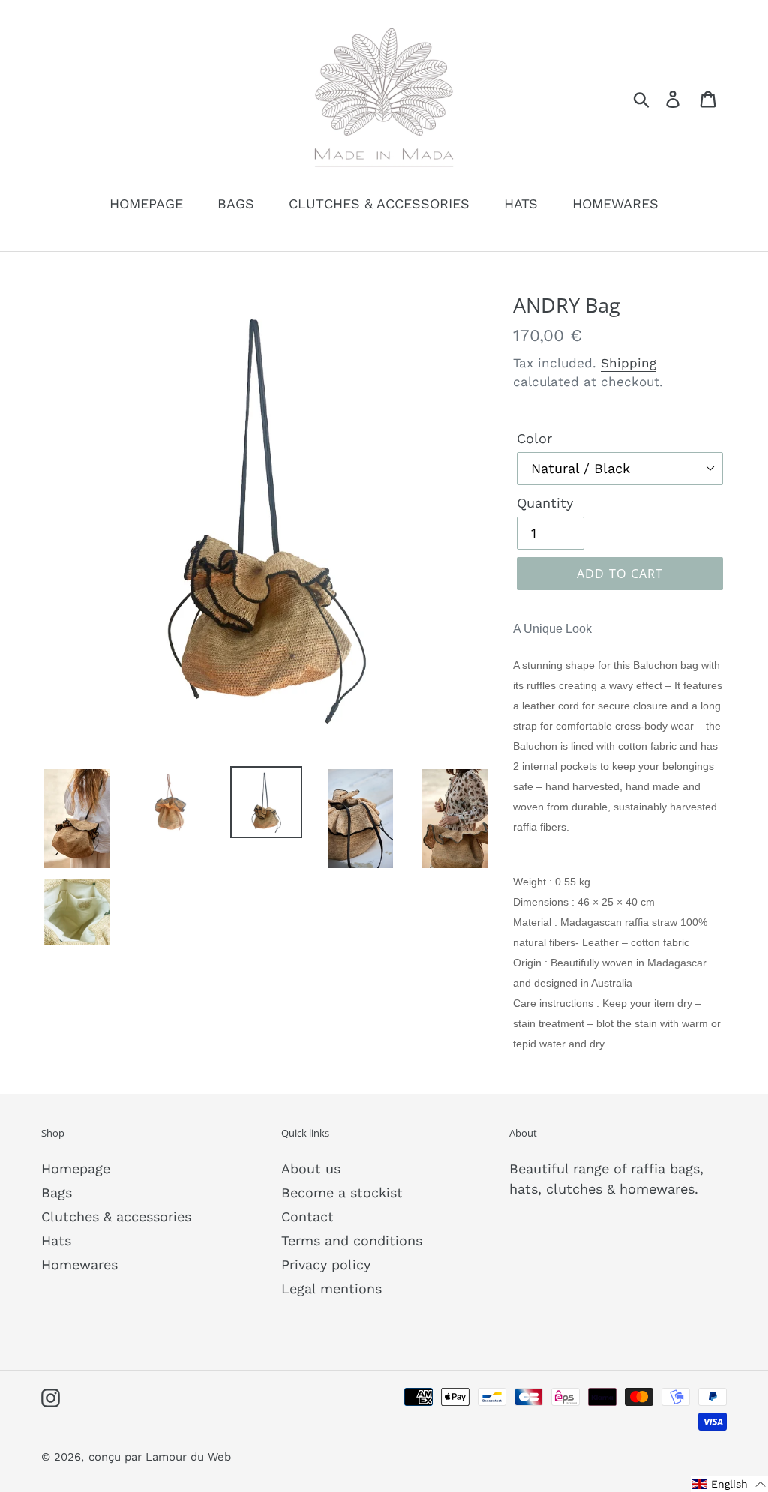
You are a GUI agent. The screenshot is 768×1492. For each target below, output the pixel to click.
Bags (56, 1192)
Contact (307, 1216)
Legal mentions (331, 1288)
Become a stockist (342, 1192)
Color (534, 438)
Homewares (79, 1264)
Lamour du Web (188, 1457)
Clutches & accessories (116, 1216)
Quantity (545, 503)
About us (310, 1168)
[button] (729, 1484)
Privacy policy (325, 1264)
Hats (56, 1240)
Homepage (75, 1168)
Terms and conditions (351, 1240)
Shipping (628, 362)
